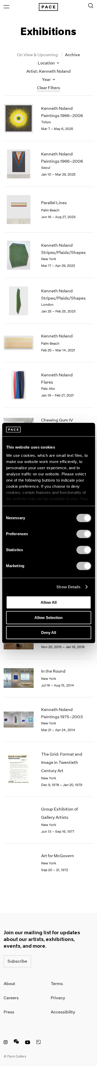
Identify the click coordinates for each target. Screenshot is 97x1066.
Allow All (49, 602)
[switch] (83, 534)
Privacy (58, 997)
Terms (57, 983)
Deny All (48, 632)
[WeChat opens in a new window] (16, 1043)
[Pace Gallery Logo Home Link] (48, 7)
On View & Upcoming (38, 54)
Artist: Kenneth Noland (48, 71)
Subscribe (17, 961)
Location (47, 63)
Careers (11, 997)
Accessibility (63, 1012)
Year (46, 79)
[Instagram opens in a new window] (6, 1043)
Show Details (68, 587)
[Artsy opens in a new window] (38, 1043)
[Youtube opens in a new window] (27, 1043)
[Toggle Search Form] (90, 5)
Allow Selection (48, 617)
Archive (72, 54)
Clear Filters (48, 87)
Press (9, 1012)
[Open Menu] (6, 6)
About (9, 983)
